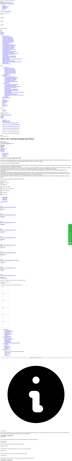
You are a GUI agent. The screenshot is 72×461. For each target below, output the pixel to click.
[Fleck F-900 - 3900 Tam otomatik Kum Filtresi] (2, 205)
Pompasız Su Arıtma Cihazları (8, 37)
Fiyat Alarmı (2, 151)
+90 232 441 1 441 (8, 353)
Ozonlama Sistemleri (6, 57)
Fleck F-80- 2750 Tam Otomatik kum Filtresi (7, 222)
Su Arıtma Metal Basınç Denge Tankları (9, 45)
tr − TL (3, 1)
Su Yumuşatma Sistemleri (7, 42)
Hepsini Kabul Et (10, 435)
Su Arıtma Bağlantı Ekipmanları (8, 44)
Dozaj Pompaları (5, 55)
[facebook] (6, 292)
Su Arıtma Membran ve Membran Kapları (9, 51)
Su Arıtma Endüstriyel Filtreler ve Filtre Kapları (10, 53)
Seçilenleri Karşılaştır (3, 201)
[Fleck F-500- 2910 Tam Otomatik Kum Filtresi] (2, 250)
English (11, 2)
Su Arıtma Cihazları (8, 330)
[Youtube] (6, 306)
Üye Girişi (4, 109)
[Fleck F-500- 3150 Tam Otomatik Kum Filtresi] (2, 243)
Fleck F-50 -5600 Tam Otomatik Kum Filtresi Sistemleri (9, 260)
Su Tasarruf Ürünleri (8, 336)
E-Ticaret (33, 357)
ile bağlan (2, 117)
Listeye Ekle (2, 149)
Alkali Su (6, 335)
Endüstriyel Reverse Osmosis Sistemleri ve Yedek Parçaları (12, 58)
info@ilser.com (7, 355)
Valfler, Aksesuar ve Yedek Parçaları (9, 54)
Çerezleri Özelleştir (4, 435)
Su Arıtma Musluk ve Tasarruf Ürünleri (9, 49)
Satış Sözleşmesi (7, 340)
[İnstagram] (6, 320)
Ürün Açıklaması (5, 153)
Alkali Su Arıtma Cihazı (7, 63)
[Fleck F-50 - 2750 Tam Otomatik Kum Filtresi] (2, 265)
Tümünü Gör (7, 73)
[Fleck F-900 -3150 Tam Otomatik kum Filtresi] (2, 212)
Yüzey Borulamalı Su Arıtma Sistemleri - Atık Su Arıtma (12, 61)
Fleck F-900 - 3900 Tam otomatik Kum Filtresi (8, 207)
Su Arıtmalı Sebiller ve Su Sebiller (8, 41)
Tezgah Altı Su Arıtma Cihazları (8, 38)
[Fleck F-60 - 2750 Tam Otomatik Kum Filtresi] (2, 235)
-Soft (31, 357)
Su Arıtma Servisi (5, 62)
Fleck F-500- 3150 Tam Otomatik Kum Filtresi (8, 245)
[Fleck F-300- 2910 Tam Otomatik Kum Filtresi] (2, 273)
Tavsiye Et (2, 150)
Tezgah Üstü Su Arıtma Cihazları (8, 39)
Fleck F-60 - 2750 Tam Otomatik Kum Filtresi (8, 237)
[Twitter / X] (6, 299)
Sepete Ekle (3, 145)
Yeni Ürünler (5, 8)
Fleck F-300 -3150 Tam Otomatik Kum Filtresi (10, 122)
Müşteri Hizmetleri (6, 6)
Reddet (64, 432)
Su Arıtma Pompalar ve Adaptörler (8, 46)
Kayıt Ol (4, 110)
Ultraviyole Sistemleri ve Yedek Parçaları (11, 89)
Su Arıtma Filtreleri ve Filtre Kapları (9, 47)
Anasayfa (4, 119)
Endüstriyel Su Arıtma (6, 50)
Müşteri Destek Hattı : (7, 3)
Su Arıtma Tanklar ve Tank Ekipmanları (11, 90)
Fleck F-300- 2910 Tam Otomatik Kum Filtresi (8, 275)
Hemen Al (2, 146)
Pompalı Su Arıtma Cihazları (9, 68)
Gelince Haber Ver (3, 148)
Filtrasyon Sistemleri (6, 59)
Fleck (1, 135)
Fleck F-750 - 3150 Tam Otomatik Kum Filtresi (8, 229)
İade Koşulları (5, 156)
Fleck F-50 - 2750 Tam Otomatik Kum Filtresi (8, 267)
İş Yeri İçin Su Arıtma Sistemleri (8, 40)
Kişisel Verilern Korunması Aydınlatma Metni (12, 342)
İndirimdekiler (5, 7)
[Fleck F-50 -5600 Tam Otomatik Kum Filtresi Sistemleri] (2, 258)
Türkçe (5, 2)
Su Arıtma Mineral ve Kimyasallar (8, 52)
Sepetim (6, 345)
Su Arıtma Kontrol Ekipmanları (8, 48)
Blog (3, 9)
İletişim (4, 5)
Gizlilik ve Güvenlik (8, 338)
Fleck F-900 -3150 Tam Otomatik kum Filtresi (8, 214)
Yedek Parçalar (5, 43)
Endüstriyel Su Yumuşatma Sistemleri (9, 60)
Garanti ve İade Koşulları (9, 339)
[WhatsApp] (6, 327)
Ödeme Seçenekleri (6, 154)
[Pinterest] (6, 313)
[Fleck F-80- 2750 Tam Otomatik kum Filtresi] (2, 220)
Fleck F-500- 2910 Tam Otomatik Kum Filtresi (8, 252)
